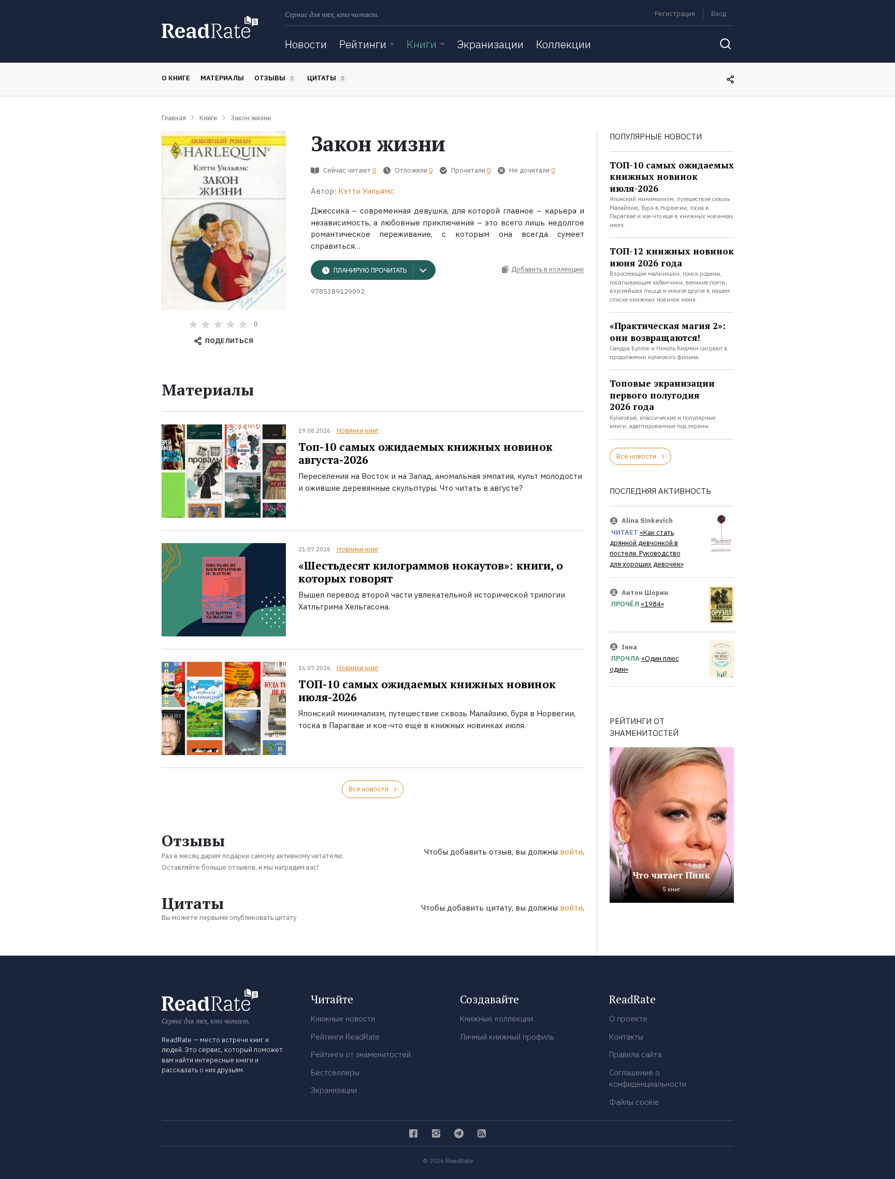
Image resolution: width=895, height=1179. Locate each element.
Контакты (626, 1037)
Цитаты (325, 78)
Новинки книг (358, 430)
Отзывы (274, 78)
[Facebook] (413, 1133)
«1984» (652, 604)
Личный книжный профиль (507, 1037)
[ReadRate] (210, 27)
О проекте (628, 1019)
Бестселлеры (335, 1072)
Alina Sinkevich (647, 520)
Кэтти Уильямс (366, 191)
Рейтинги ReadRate (345, 1037)
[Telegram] (459, 1133)
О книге (176, 78)
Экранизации (490, 44)
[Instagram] (436, 1133)
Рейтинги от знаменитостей (361, 1054)
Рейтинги (362, 44)
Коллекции (563, 44)
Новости (306, 44)
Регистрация (675, 13)
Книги (422, 44)
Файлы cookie (634, 1102)
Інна (629, 647)
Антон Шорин (645, 592)
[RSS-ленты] (481, 1133)
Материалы (222, 78)
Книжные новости (343, 1019)
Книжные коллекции (496, 1019)
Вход (718, 13)
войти (571, 852)
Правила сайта (635, 1054)
